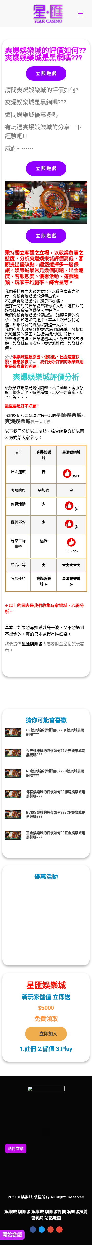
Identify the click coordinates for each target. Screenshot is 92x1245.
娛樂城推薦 (77, 1211)
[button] (46, 1132)
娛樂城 (74, 415)
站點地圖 (52, 1217)
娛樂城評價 (55, 1211)
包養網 (37, 1217)
